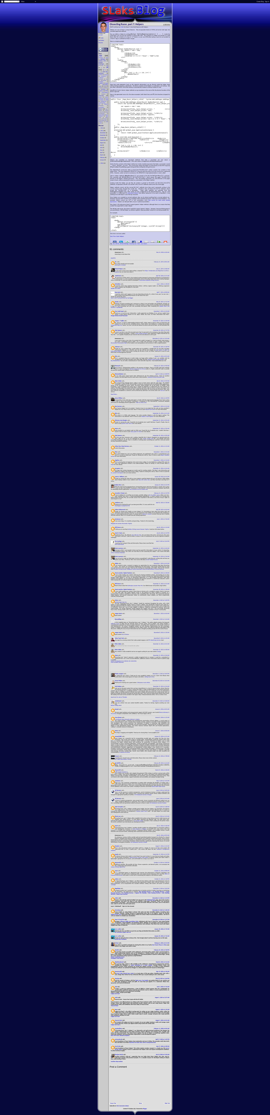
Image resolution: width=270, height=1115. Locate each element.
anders (117, 898)
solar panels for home (136, 431)
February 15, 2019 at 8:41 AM (161, 262)
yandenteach (118, 701)
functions (104, 89)
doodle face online (115, 288)
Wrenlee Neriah (119, 1054)
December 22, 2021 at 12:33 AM (161, 338)
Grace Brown (118, 717)
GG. (116, 262)
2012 (102, 128)
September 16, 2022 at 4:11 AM (161, 413)
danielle (117, 950)
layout (106, 98)
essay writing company (141, 333)
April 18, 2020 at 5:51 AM (162, 275)
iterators (104, 94)
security (102, 112)
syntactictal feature (132, 193)
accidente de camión (124, 752)
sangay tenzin (118, 613)
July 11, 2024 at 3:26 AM (163, 825)
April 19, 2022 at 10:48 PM (162, 374)
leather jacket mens (142, 811)
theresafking (118, 619)
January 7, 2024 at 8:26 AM (162, 730)
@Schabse (101, 40)
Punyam (117, 756)
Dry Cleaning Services (127, 893)
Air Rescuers (118, 790)
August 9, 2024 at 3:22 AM (162, 846)
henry (116, 1009)
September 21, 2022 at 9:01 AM (161, 420)
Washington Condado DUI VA (122, 505)
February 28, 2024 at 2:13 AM (161, 763)
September (103, 140)
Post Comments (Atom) (123, 1106)
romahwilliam (118, 1028)
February (102, 157)
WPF (107, 121)
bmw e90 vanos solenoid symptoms (120, 1035)
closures (106, 74)
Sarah (116, 825)
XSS (101, 123)
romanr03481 (118, 736)
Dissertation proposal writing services (149, 280)
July (101, 145)
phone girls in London (120, 265)
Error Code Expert (119, 311)
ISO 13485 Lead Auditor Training (123, 759)
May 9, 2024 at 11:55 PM (162, 780)
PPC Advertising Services (154, 640)
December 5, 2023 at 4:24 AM (161, 613)
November (103, 135)
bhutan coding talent (116, 705)
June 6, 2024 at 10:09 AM (162, 790)
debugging (103, 81)
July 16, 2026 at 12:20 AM (162, 1054)
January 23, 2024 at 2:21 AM (162, 736)
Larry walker (118, 929)
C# (107, 67)
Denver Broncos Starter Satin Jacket (139, 857)
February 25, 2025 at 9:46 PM (161, 950)
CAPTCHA (101, 74)
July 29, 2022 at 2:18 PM (163, 398)
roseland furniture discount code (156, 377)
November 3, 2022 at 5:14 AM (161, 460)
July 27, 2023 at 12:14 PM (162, 541)
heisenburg (118, 910)
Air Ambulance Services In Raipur (143, 794)
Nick (116, 356)
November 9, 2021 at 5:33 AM (161, 311)
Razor (101, 109)
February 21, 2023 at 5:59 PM (161, 493)
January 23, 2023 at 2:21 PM (162, 485)
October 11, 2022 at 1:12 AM (161, 446)
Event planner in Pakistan (139, 829)
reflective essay (115, 623)
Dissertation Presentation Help (119, 343)
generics (101, 91)
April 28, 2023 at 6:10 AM (162, 509)
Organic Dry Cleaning (140, 893)
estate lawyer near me (120, 602)
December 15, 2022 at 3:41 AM (161, 468)
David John (118, 1046)
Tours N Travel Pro (119, 919)
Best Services (118, 406)
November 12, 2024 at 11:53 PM (161, 898)
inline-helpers (105, 92)
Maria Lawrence (119, 548)
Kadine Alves (118, 485)
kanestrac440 (118, 971)
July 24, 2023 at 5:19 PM (163, 533)
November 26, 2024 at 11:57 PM (161, 919)
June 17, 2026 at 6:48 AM (162, 1046)
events (105, 86)
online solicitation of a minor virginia (141, 965)
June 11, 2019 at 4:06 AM (162, 269)
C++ (100, 71)
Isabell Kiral (118, 275)
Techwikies (118, 284)
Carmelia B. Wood (119, 493)
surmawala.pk (118, 1039)
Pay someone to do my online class (139, 489)
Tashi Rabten (118, 686)
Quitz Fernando (119, 806)
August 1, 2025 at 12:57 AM (162, 997)
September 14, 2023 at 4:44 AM (161, 548)
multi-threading (103, 102)
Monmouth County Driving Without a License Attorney (150, 569)
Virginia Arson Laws (116, 914)
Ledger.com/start (115, 993)
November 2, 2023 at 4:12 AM (161, 563)
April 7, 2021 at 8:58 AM (163, 292)
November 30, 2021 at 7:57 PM (161, 330)
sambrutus (118, 780)
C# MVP (101, 35)
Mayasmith (118, 770)
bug (107, 65)
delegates (101, 83)
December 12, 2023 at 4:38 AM (161, 649)
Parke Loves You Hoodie (141, 980)
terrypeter (117, 468)
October (102, 137)
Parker (116, 600)
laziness (102, 99)
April (101, 152)
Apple (107, 57)
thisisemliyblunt (119, 374)
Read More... (114, 394)
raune (116, 870)
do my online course (154, 495)
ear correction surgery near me (123, 932)
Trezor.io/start (118, 1020)
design (106, 83)
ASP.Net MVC (103, 61)
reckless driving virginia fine (118, 867)
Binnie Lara (118, 816)
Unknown (117, 346)
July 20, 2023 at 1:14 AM (163, 527)
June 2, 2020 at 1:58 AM (163, 284)
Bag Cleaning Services (145, 891)
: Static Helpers (117, 236)
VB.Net (105, 119)
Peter (116, 452)
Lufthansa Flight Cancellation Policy (129, 921)
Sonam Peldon (118, 680)
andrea (117, 879)
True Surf (162, 390)
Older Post (167, 1103)
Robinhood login (151, 900)
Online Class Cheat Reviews (122, 446)
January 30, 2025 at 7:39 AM (162, 929)
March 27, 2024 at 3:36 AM (162, 770)
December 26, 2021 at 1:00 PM (161, 346)
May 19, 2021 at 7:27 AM (162, 301)
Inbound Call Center (150, 409)
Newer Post (113, 1103)
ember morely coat (148, 438)
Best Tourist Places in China (159, 945)
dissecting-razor (133, 243)
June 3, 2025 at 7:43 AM (163, 986)
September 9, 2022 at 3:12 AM (161, 406)
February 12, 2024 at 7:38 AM (161, 756)
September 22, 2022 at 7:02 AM (161, 428)
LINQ (107, 100)
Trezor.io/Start (114, 1005)
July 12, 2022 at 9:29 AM (163, 381)
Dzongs (159, 651)
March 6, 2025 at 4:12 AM (162, 962)
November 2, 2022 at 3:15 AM (161, 452)
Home (140, 1103)
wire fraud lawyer (119, 544)
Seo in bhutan (125, 634)
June (101, 147)
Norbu (116, 730)
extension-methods (103, 87)
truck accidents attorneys (117, 662)
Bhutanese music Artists (143, 682)
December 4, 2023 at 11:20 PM (161, 600)
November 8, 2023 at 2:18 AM (161, 573)
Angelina (117, 460)
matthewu (117, 502)
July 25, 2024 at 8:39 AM (163, 835)
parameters (103, 107)
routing (106, 110)
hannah (117, 709)
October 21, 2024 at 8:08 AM (161, 870)
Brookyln (117, 846)
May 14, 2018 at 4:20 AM (162, 252)
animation (101, 57)
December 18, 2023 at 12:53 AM (161, 680)
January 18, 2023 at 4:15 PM (162, 476)
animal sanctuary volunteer (118, 552)
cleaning (117, 978)
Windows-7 (101, 121)
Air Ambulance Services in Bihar (139, 842)
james (116, 428)
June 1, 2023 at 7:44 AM (163, 519)
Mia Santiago (118, 541)
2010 (102, 163)
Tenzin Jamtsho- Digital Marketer (123, 573)
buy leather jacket (138, 820)
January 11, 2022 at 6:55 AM (162, 356)
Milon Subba (118, 644)
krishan (117, 943)
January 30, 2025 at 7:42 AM (162, 936)
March (102, 155)
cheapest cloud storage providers (155, 359)
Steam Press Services (122, 894)
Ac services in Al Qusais (117, 473)
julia (116, 413)
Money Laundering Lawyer (118, 957)
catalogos (113, 884)
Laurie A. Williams (120, 476)
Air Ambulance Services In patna (158, 803)
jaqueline (113, 258)
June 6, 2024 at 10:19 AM (162, 798)
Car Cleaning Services (158, 891)
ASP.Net (103, 59)
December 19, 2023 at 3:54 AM (161, 686)
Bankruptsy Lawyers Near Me (135, 585)
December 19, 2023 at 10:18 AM (161, 701)
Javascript (102, 95)
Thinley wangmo (119, 673)
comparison (104, 76)
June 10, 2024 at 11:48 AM (162, 806)
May (101, 150)
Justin (116, 997)
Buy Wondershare (115, 360)
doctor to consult (147, 514)
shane (116, 655)
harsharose (118, 519)
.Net (102, 56)
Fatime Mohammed (120, 509)
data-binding (104, 80)
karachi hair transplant (120, 939)
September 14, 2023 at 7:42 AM (161, 556)
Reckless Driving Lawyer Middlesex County (125, 569)
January (102, 160)
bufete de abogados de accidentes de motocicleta (123, 661)
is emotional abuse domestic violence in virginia (127, 719)
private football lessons (152, 559)
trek (122, 27)
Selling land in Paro (149, 677)
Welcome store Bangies (121, 420)
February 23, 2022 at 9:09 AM (161, 365)
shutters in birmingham (147, 416)
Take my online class (141, 402)
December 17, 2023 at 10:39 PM (161, 673)
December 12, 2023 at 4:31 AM (161, 644)
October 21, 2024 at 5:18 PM (162, 879)
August (102, 142)
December (103, 132)
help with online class (144, 480)
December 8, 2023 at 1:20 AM (161, 632)
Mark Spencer (118, 330)
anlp (116, 986)
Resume (101, 42)
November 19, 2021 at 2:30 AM (161, 320)
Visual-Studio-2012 (103, 120)
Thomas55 (117, 365)
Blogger (145, 1108)
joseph (116, 854)
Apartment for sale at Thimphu (119, 697)
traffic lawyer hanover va (121, 772)
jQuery (101, 97)
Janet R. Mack (118, 533)
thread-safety (102, 114)
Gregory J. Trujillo (119, 320)
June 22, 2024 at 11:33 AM (162, 816)
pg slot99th (118, 763)
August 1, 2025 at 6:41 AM (162, 1020)
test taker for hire (136, 535)
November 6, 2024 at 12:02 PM (161, 888)
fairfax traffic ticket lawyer (158, 786)
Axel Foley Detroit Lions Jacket (125, 973)
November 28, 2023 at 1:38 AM (161, 589)
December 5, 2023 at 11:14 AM (161, 619)
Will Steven (118, 527)
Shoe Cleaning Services (154, 893)
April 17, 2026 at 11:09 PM (162, 1039)
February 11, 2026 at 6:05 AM (161, 1028)
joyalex (117, 301)
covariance (101, 79)
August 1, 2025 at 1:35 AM (162, 1009)
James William (119, 398)
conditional (103, 77)
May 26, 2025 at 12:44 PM (162, 978)
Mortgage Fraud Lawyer (117, 958)
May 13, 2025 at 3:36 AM (162, 971)
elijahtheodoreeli (119, 962)
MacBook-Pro (104, 101)
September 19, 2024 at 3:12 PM (161, 854)
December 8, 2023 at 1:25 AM (161, 638)
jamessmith (118, 862)
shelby (116, 563)
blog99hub (117, 888)
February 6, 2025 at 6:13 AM (162, 943)
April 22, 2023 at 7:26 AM (162, 502)
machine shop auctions (117, 1061)
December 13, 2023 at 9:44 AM (161, 655)
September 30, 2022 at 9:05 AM (161, 435)
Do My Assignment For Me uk (137, 369)
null (100, 104)
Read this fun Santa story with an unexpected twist (142, 1042)
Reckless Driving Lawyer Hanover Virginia (138, 529)
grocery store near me (127, 423)
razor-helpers (144, 243)
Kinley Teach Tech (119, 638)
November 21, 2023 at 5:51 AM (161, 583)
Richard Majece (119, 269)
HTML (106, 91)
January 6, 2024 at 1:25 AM (162, 717)
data (107, 79)
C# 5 (105, 70)
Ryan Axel (117, 292)
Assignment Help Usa (116, 325)
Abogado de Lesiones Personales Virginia (121, 523)
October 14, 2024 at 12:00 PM (161, 862)
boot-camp (101, 65)
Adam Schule (118, 381)
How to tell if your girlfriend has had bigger (122, 298)
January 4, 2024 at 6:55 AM (162, 709)
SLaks (101, 38)
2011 (102, 130)
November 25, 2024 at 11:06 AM (160, 910)
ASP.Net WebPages (124, 243)
